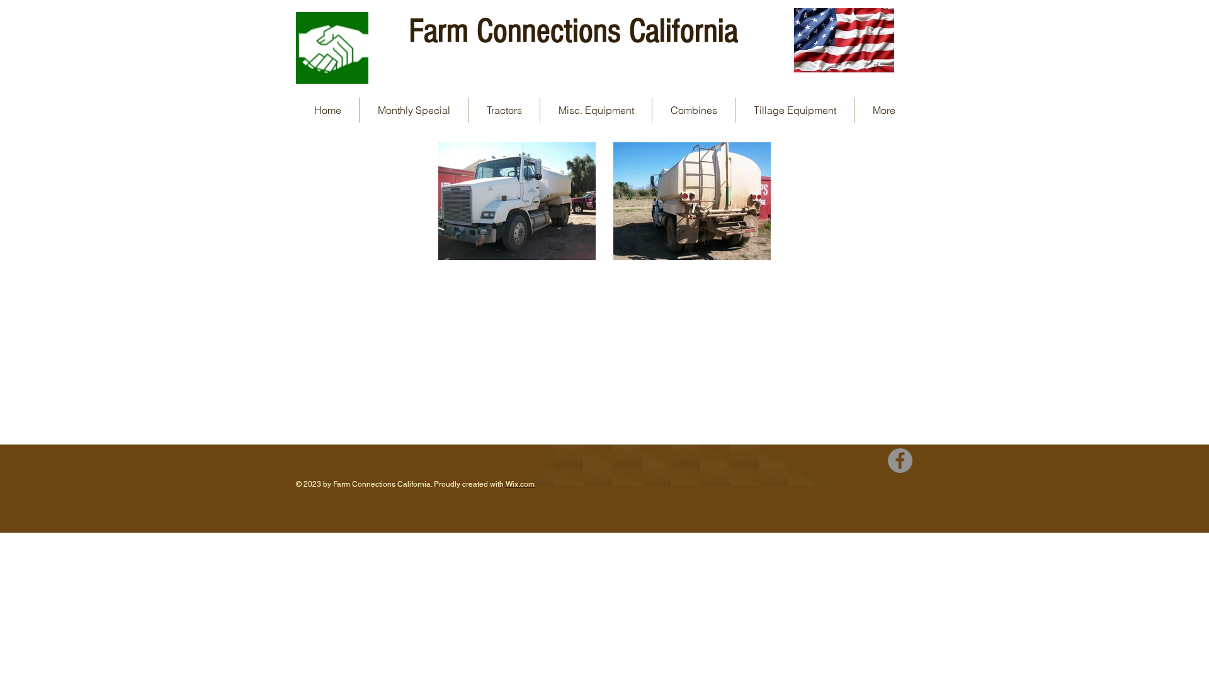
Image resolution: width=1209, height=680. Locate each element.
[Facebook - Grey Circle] (900, 460)
